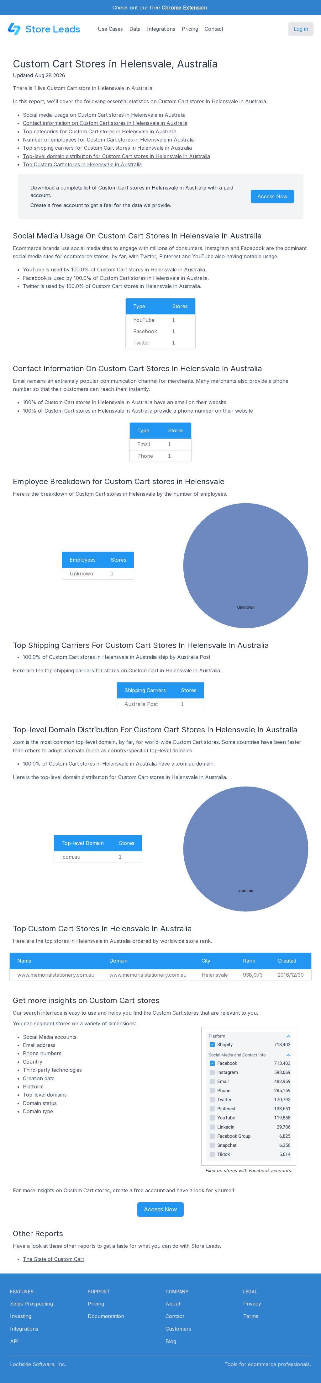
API (14, 1341)
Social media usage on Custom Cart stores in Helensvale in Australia (104, 115)
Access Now (272, 196)
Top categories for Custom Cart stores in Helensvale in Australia (99, 131)
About (173, 1303)
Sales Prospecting (31, 1303)
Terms (250, 1316)
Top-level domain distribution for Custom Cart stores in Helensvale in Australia (116, 156)
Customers (178, 1329)
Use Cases (110, 29)
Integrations (161, 29)
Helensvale (215, 975)
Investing (20, 1316)
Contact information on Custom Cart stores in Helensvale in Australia (105, 123)
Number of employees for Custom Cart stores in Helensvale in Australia (109, 139)
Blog (171, 1341)
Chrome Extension (184, 7)
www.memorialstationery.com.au (148, 975)
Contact (214, 29)
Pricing (190, 29)
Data (134, 29)
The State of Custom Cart (53, 1259)
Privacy (252, 1303)
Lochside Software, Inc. (38, 1364)
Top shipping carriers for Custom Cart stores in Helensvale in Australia (107, 148)
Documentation (106, 1316)
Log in (301, 29)
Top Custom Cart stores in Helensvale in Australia (82, 164)
